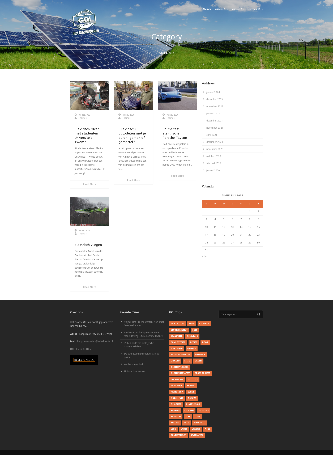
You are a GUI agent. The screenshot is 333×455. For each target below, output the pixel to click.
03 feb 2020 (84, 230)
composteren (178, 342)
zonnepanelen (178, 435)
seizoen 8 (220, 9)
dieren (194, 342)
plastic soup (193, 404)
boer (194, 330)
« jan (204, 256)
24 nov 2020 (128, 115)
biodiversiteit (179, 330)
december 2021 (214, 120)
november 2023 (214, 106)
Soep (187, 416)
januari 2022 (213, 113)
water (184, 429)
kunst (190, 392)
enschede (200, 354)
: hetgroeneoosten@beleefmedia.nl (94, 341)
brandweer (176, 336)
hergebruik (177, 379)
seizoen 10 (254, 9)
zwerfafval (197, 435)
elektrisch (177, 348)
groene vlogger (180, 367)
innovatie (176, 386)
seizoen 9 (237, 9)
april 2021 (211, 134)
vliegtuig (199, 423)
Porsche (175, 410)
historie (193, 379)
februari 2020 (213, 163)
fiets (187, 361)
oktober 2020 (213, 156)
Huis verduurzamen (134, 371)
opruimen (176, 404)
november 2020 (214, 149)
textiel (175, 423)
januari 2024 (213, 92)
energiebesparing (181, 354)
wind (207, 429)
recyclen (189, 410)
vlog (173, 429)
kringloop (177, 392)
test (197, 416)
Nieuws (207, 9)
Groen (198, 361)
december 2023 (214, 99)
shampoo (176, 416)
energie (191, 348)
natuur (192, 398)
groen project (202, 373)
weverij (196, 429)
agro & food (177, 324)
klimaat (191, 386)
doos (205, 342)
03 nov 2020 (172, 115)
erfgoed (175, 361)
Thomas (82, 118)
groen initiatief (180, 373)
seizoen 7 (203, 410)
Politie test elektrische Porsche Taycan (175, 133)
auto (192, 324)
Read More (89, 184)
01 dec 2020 (84, 115)
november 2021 (214, 127)
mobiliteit (177, 398)
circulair (192, 336)
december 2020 (214, 142)
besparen (204, 324)
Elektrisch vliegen (88, 245)
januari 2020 (213, 170)
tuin (186, 423)
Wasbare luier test (133, 364)
